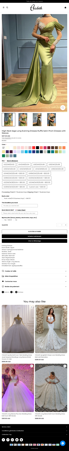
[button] (3, 7)
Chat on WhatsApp (34, 241)
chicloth (36, 448)
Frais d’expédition (6, 138)
